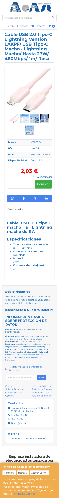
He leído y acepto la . (25, 369)
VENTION (37, 142)
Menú (10, 26)
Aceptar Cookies (39, 473)
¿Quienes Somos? (41, 395)
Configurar (9, 473)
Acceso (23, 26)
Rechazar (22, 473)
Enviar (41, 377)
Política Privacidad (15, 389)
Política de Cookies (23, 493)
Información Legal (41, 386)
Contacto (39, 26)
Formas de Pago (40, 392)
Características (16, 209)
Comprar (43, 184)
